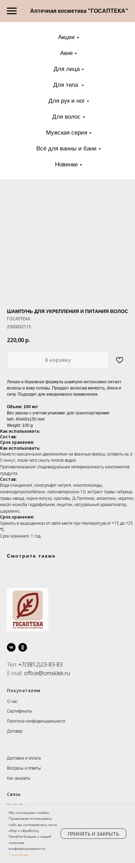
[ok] (22, 647)
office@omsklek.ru (47, 673)
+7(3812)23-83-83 (40, 664)
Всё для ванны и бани (66, 148)
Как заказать (18, 778)
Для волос (66, 116)
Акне (66, 53)
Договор (14, 731)
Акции (66, 37)
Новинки (66, 164)
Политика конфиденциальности (36, 721)
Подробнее (18, 854)
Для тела (66, 85)
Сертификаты (19, 711)
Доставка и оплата (24, 758)
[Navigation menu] (12, 11)
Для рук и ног (66, 101)
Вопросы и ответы (24, 768)
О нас (12, 701)
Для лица (67, 69)
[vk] (11, 647)
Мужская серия (66, 132)
